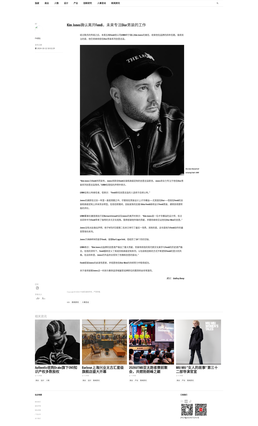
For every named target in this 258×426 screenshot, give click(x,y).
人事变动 (101, 3)
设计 (66, 3)
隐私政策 (38, 410)
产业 (76, 3)
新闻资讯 (115, 3)
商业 (47, 3)
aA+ (38, 298)
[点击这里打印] (37, 288)
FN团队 (83, 292)
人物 (56, 3)
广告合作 (38, 414)
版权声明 (38, 406)
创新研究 (87, 3)
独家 (37, 3)
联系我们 (38, 402)
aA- (43, 298)
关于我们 (38, 418)
